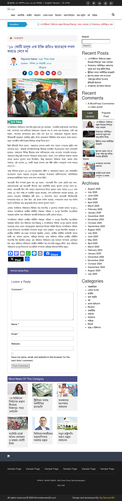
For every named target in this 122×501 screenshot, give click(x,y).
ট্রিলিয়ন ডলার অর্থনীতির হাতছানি (41, 403)
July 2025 (92, 233)
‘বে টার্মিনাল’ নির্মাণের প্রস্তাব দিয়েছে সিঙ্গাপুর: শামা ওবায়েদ (60, 24)
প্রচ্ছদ (13, 15)
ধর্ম (89, 15)
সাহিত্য (94, 15)
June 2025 (93, 236)
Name (15, 324)
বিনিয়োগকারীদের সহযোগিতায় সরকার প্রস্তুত (43, 437)
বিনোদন (58, 15)
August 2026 (94, 189)
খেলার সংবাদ (48, 15)
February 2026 (95, 209)
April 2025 (93, 243)
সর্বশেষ (91, 314)
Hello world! (97, 107)
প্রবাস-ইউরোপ (69, 15)
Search (85, 36)
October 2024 (95, 263)
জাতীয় (29, 15)
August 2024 (94, 270)
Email (14, 334)
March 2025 (93, 246)
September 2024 (96, 267)
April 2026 (93, 202)
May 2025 (92, 240)
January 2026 (94, 212)
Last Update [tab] (90, 114)
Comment (17, 289)
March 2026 (93, 206)
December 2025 (96, 216)
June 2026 (93, 195)
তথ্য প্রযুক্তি (81, 15)
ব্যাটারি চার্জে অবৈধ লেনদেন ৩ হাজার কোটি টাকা (17, 438)
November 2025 (96, 219)
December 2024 (96, 257)
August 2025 (94, 229)
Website (15, 343)
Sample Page (14, 469)
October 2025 (95, 223)
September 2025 (96, 226)
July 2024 (92, 274)
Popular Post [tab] (106, 114)
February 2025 (95, 250)
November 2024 (96, 260)
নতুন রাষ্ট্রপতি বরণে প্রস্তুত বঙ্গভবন (65, 437)
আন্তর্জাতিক (92, 286)
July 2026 (92, 192)
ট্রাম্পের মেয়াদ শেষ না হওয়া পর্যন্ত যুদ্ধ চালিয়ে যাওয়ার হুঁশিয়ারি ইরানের (99, 79)
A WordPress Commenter (101, 103)
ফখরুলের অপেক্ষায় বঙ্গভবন (63, 403)
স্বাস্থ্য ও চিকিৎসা (94, 327)
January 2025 (94, 253)
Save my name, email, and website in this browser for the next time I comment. (40, 359)
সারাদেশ (37, 15)
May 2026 (92, 199)
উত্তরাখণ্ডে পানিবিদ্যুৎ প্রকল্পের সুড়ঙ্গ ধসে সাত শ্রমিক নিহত (104, 134)
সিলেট (90, 324)
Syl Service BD (107, 497)
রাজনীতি (21, 15)
